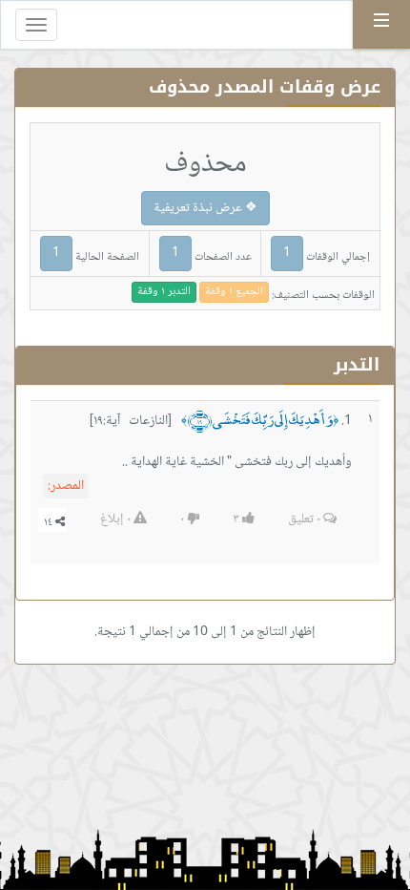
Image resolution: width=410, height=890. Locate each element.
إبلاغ (115, 519)
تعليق (304, 519)
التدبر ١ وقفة (164, 292)
